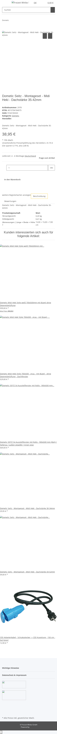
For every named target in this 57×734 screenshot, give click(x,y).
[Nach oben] (1, 732)
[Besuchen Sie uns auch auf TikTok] (4, 713)
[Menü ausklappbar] (5, 3)
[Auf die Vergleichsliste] (45, 36)
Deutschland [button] (30, 156)
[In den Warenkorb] (4, 29)
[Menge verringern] (4, 168)
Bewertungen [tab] (10, 201)
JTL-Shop (33, 727)
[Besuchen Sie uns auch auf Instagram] (4, 709)
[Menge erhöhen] (50, 173)
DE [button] (35, 2)
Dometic (15, 116)
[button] (41, 3)
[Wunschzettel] (44, 3)
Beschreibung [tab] (39, 196)
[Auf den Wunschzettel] (50, 36)
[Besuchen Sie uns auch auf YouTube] (4, 706)
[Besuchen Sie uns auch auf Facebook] (4, 703)
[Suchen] (53, 10)
